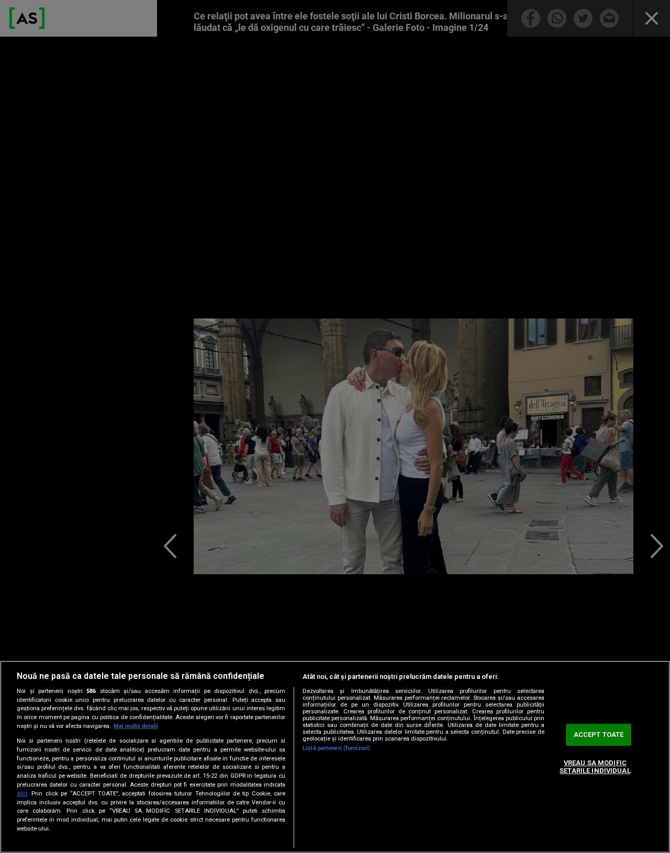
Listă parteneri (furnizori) (336, 748)
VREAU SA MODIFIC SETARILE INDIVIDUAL (595, 767)
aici (22, 793)
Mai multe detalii (136, 726)
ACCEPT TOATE (599, 734)
